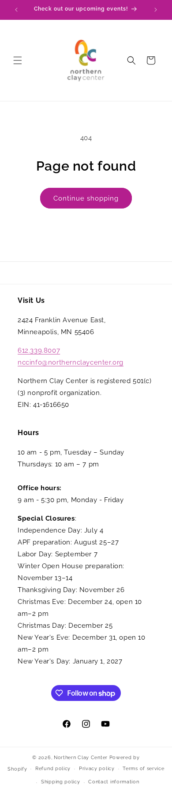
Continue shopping (86, 198)
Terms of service (143, 768)
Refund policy (53, 768)
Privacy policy (97, 768)
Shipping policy (60, 782)
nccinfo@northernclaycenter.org (70, 362)
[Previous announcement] (16, 9)
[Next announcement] (155, 9)
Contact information (113, 782)
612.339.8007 (39, 350)
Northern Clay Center (81, 757)
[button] (17, 60)
